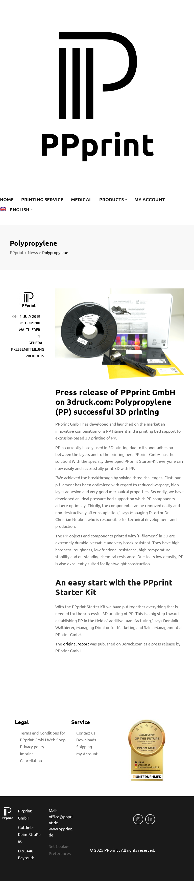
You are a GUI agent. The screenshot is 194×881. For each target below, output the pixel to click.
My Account (87, 753)
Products (35, 355)
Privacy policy (32, 746)
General (36, 342)
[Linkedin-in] (150, 819)
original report (76, 643)
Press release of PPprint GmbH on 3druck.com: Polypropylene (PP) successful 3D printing (115, 402)
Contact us (85, 732)
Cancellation (31, 760)
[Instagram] (138, 819)
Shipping (84, 746)
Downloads (86, 739)
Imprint (26, 753)
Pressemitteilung (27, 349)
